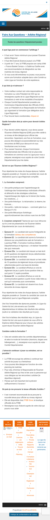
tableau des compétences (25, 235)
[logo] (8, 429)
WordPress (26, 510)
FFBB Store (28, 400)
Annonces (30, 495)
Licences (19, 437)
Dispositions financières (30, 432)
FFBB (20, 428)
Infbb (20, 445)
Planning (19, 454)
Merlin (34, 510)
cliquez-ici (35, 116)
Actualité (19, 433)
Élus (31, 437)
